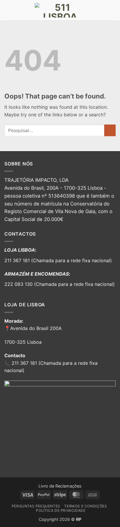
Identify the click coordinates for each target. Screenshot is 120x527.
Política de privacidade (60, 510)
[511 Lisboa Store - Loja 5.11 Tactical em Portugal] (60, 10)
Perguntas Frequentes (36, 506)
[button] (7, 10)
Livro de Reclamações (60, 485)
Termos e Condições (85, 506)
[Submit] (110, 130)
